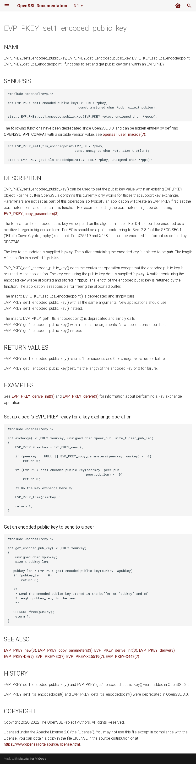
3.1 (76, 6)
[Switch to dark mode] (178, 6)
